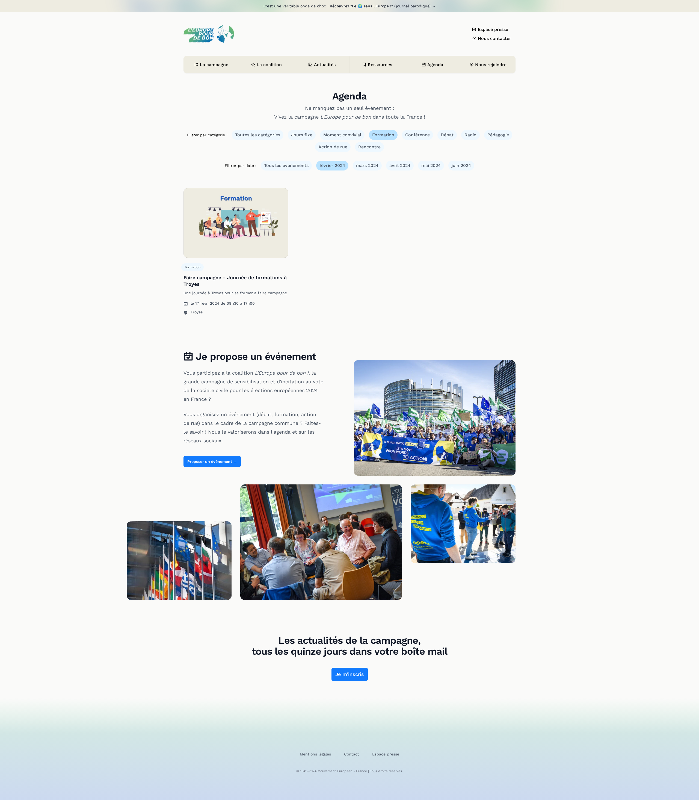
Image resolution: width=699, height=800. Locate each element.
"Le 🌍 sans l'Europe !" (371, 6)
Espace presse (385, 754)
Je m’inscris (349, 674)
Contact (351, 754)
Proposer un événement (212, 461)
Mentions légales (315, 754)
